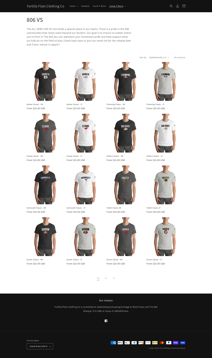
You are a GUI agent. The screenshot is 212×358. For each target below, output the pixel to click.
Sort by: (143, 57)
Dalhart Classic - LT (155, 156)
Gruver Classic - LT (154, 260)
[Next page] (114, 278)
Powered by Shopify (178, 348)
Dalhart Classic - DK (115, 156)
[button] (73, 6)
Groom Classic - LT (74, 260)
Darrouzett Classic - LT (76, 208)
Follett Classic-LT (154, 208)
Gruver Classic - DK (114, 260)
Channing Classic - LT (156, 104)
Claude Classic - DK (35, 156)
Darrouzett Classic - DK (36, 208)
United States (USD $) (38, 346)
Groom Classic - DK (35, 260)
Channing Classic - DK (116, 104)
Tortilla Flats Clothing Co (162, 348)
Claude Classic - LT (74, 156)
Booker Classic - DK (35, 104)
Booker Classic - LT (74, 104)
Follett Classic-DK (114, 208)
